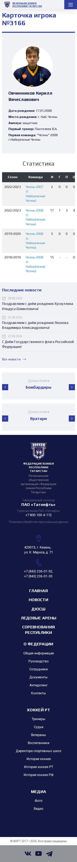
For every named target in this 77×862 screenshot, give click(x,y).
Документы (38, 677)
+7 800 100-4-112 (38, 515)
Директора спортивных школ (38, 751)
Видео (38, 809)
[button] (5, 387)
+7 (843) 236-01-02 (38, 571)
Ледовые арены (38, 617)
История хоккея (38, 759)
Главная (38, 590)
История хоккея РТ (38, 767)
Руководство (38, 661)
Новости (38, 599)
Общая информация (38, 653)
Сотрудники (38, 669)
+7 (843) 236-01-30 (38, 576)
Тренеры (38, 719)
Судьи (38, 727)
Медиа (38, 791)
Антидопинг (39, 685)
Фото (39, 801)
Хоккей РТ (38, 709)
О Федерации (38, 643)
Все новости (11, 359)
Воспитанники (38, 743)
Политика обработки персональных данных (38, 522)
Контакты (38, 693)
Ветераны (38, 735)
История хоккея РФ (39, 775)
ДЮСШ (38, 608)
